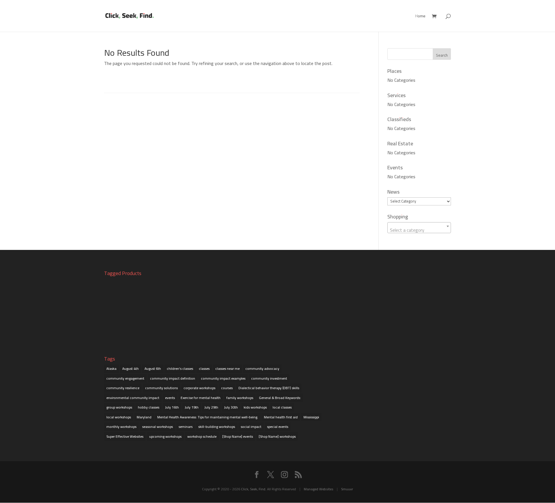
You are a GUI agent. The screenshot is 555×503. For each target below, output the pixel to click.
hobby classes (148, 407)
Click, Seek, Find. (253, 489)
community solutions (161, 388)
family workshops (239, 397)
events (170, 397)
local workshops (118, 417)
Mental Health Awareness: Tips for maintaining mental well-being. (207, 417)
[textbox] (419, 229)
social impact (251, 426)
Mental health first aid (281, 417)
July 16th (172, 407)
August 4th (130, 368)
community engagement (125, 378)
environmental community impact (132, 397)
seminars (186, 426)
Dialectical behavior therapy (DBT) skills (268, 388)
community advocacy (262, 368)
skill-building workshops (216, 426)
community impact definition (172, 378)
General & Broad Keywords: (280, 397)
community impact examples (223, 378)
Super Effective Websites (124, 436)
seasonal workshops (157, 426)
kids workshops (255, 407)
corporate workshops (199, 388)
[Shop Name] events (237, 436)
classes (204, 368)
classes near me (227, 368)
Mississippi (311, 417)
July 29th (211, 407)
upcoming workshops (165, 436)
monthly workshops (121, 426)
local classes (282, 407)
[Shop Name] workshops (277, 436)
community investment (269, 378)
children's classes (180, 368)
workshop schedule (202, 436)
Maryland (144, 417)
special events (277, 426)
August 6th (153, 368)
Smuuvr (347, 489)
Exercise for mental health (201, 397)
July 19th (192, 407)
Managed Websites (318, 489)
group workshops (119, 407)
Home (420, 17)
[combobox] (419, 227)
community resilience (122, 388)
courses (227, 388)
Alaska (111, 368)
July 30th (231, 407)
